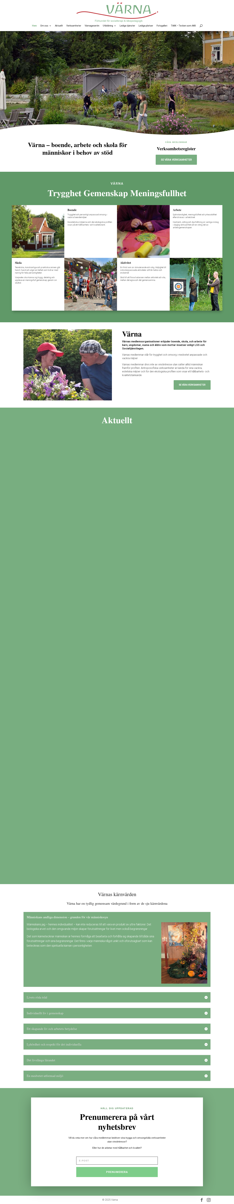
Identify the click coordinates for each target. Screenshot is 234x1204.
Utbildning (108, 26)
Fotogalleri (162, 26)
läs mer (202, 561)
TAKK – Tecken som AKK (183, 26)
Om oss (44, 26)
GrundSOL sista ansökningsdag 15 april (54, 700)
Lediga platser (146, 26)
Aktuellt (59, 26)
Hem (34, 26)
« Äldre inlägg (30, 875)
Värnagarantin (92, 26)
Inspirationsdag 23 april (43, 849)
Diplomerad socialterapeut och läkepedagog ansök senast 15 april (71, 552)
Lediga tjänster (127, 26)
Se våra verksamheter (176, 159)
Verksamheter (73, 26)
